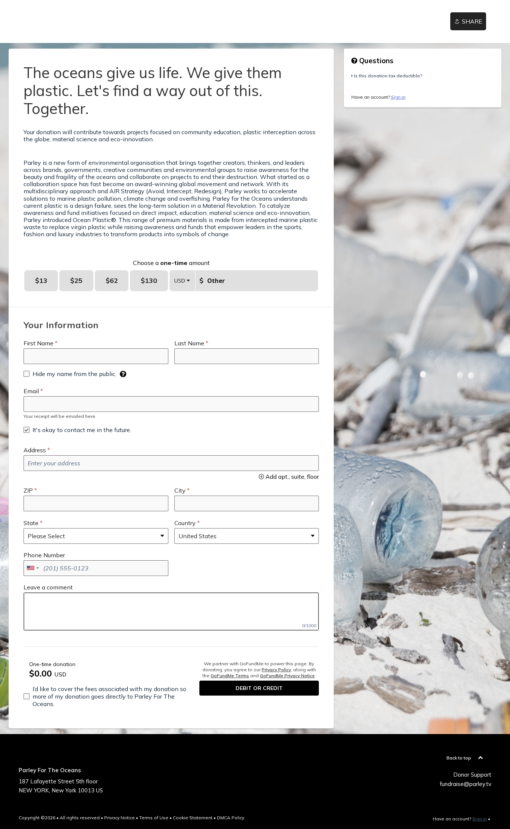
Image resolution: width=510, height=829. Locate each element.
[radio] (41, 280)
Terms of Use (153, 817)
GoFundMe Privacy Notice (287, 675)
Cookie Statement (192, 817)
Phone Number (44, 555)
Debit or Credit (259, 688)
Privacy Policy (276, 669)
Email (31, 391)
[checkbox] (70, 373)
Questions (375, 60)
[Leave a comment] (171, 611)
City (180, 490)
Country (185, 523)
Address (35, 450)
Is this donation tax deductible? (388, 75)
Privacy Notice (119, 817)
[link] (32, 21)
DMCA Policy (230, 817)
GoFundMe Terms (230, 675)
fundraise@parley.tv (465, 784)
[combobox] (32, 568)
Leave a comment (48, 587)
